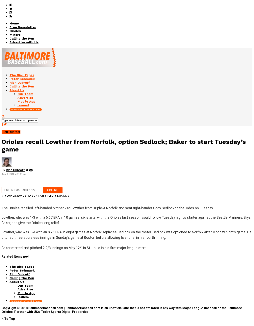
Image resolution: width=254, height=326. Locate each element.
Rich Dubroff (15, 170)
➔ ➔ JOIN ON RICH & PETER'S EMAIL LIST (36, 195)
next (26, 256)
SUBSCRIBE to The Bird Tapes (25, 109)
